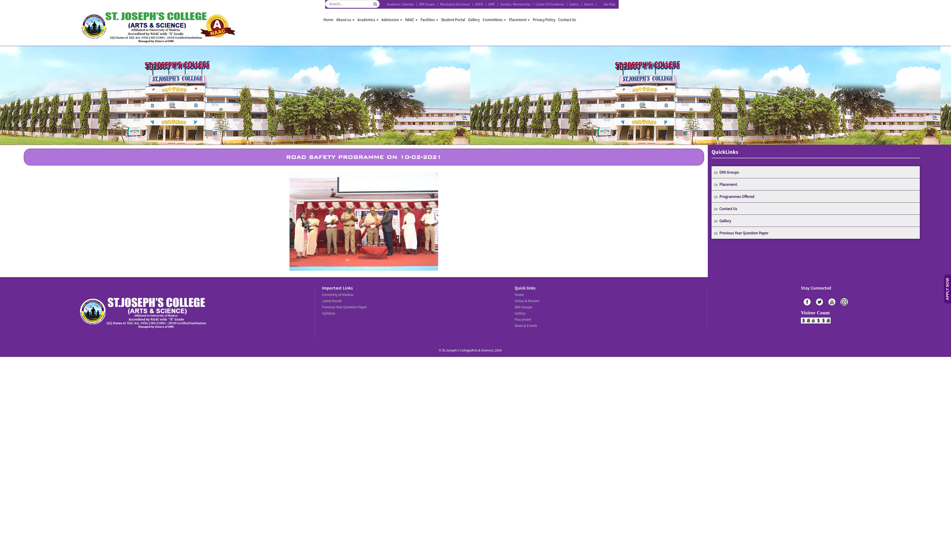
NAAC (410, 19)
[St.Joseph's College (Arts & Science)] (157, 27)
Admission (390, 19)
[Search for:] (352, 4)
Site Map (609, 4)
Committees (493, 19)
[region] (364, 221)
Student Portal (453, 19)
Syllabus (328, 310)
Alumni (588, 4)
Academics (366, 19)
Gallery (574, 4)
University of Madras (337, 294)
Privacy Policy (544, 19)
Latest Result (331, 299)
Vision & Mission (526, 299)
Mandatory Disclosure (455, 4)
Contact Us (567, 19)
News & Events (525, 321)
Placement (518, 19)
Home (328, 19)
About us (344, 19)
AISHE (479, 4)
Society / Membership (515, 4)
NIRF (491, 4)
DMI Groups (427, 4)
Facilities (428, 19)
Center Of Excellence (550, 4)
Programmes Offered (736, 196)
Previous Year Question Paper (743, 232)
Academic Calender (400, 4)
